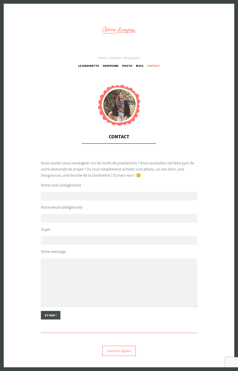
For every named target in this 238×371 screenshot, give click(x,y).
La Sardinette (88, 66)
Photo (127, 66)
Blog (139, 66)
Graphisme (111, 66)
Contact (153, 66)
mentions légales (119, 351)
